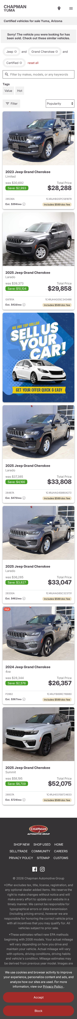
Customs (60, 858)
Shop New (22, 844)
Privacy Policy (21, 858)
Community (40, 851)
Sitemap (43, 858)
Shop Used (42, 844)
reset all (33, 63)
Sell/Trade (19, 851)
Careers (61, 851)
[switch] (71, 8)
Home (58, 844)
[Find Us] (59, 8)
